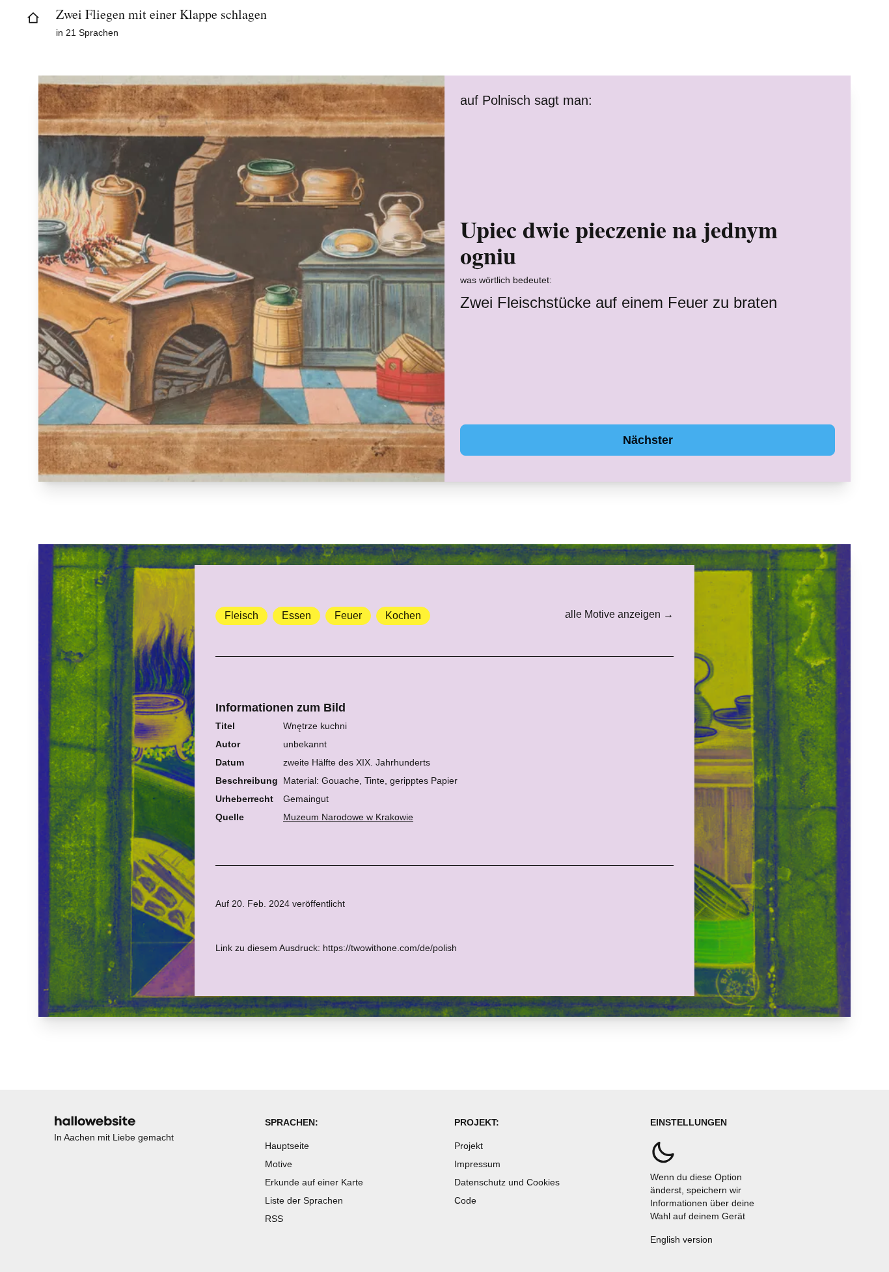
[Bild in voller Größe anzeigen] (241, 279)
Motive (278, 1164)
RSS (274, 1218)
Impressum (477, 1164)
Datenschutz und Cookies (507, 1182)
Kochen (403, 615)
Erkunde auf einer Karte (314, 1182)
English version (681, 1239)
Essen (296, 615)
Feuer (348, 615)
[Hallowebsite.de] (95, 1121)
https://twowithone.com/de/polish (390, 948)
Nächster (648, 440)
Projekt (468, 1146)
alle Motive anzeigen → (619, 614)
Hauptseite (287, 1146)
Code (465, 1200)
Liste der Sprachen (304, 1200)
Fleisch (241, 615)
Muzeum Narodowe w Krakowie (348, 817)
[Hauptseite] (33, 18)
